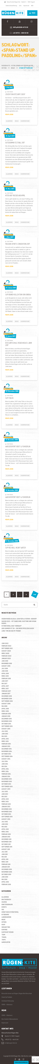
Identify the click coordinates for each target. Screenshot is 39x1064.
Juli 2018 (5, 668)
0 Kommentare (25, 121)
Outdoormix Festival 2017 (15, 142)
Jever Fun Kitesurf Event (15, 94)
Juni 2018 (5, 671)
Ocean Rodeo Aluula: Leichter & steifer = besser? (19, 619)
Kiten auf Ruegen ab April (15, 195)
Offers (4, 922)
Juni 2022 (5, 643)
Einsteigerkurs (7, 904)
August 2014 (6, 759)
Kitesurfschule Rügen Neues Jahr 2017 (18, 344)
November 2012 (7, 811)
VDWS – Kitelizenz (7, 1004)
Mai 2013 (4, 796)
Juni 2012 (5, 824)
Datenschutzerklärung (11, 5)
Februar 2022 (6, 646)
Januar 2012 (6, 837)
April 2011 (5, 859)
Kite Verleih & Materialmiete (10, 1019)
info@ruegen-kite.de (11, 1043)
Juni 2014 (5, 764)
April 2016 (5, 709)
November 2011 (6, 842)
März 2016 (5, 711)
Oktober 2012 (6, 814)
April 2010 (5, 882)
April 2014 (5, 769)
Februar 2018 (6, 678)
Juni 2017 (5, 681)
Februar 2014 (6, 774)
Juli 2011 (4, 852)
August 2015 (6, 729)
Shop (3, 924)
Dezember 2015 (7, 719)
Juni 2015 (5, 734)
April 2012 (5, 829)
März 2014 (5, 771)
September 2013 (7, 786)
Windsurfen (6, 942)
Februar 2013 (6, 804)
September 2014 (7, 756)
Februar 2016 (6, 714)
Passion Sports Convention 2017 (17, 244)
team (3, 935)
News (16, 121)
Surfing (4, 929)
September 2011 (7, 847)
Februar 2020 (6, 656)
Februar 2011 (6, 864)
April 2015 (5, 739)
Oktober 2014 (6, 754)
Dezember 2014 (7, 749)
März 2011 (5, 862)
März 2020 (5, 653)
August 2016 (6, 703)
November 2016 (7, 698)
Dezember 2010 (7, 869)
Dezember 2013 (7, 779)
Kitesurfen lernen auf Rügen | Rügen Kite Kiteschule (17, 993)
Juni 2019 (5, 661)
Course (4, 902)
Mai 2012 (4, 827)
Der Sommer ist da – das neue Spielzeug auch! (18, 628)
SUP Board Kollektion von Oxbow (18, 294)
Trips (4, 940)
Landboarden (6, 917)
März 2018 (5, 676)
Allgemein (9, 121)
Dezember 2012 (7, 809)
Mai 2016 (4, 706)
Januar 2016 (6, 716)
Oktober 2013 (6, 784)
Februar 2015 (6, 744)
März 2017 (5, 688)
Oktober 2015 (6, 724)
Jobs (20, 5)
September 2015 (7, 726)
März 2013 (5, 801)
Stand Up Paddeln (7, 997)
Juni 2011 (5, 854)
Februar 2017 (6, 691)
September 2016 (7, 701)
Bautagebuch (6, 899)
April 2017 (5, 686)
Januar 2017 (6, 693)
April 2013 (5, 799)
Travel (4, 937)
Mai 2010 (4, 879)
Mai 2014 (4, 766)
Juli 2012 (5, 822)
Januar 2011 (6, 867)
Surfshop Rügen (7, 932)
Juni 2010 (5, 877)
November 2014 (7, 751)
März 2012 (5, 832)
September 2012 (7, 816)
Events (4, 907)
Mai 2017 (4, 683)
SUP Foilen (9, 398)
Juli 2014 (5, 761)
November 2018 (7, 663)
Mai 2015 (4, 736)
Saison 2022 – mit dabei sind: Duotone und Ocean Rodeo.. (19, 622)
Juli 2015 (5, 731)
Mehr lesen (12, 114)
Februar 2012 (6, 834)
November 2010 (7, 872)
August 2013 (6, 789)
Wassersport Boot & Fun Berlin (17, 446)
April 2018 (5, 673)
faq (3, 909)
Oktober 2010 (6, 874)
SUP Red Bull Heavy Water (15, 547)
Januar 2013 (6, 806)
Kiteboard (5, 914)
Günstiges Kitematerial (10, 912)
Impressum (26, 5)
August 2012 (6, 819)
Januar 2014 (6, 776)
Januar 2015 (6, 746)
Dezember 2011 (6, 839)
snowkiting (6, 927)
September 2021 (7, 648)
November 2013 (7, 781)
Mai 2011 (4, 857)
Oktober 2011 (6, 844)
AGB (32, 5)
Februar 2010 (6, 884)
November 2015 (7, 721)
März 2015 (5, 741)
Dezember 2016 (7, 696)
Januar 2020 (6, 658)
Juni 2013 (5, 794)
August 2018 (6, 666)
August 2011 (6, 849)
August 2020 (6, 651)
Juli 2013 (5, 791)
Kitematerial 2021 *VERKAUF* (12, 626)
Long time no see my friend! (11, 631)
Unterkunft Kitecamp (8, 1001)
